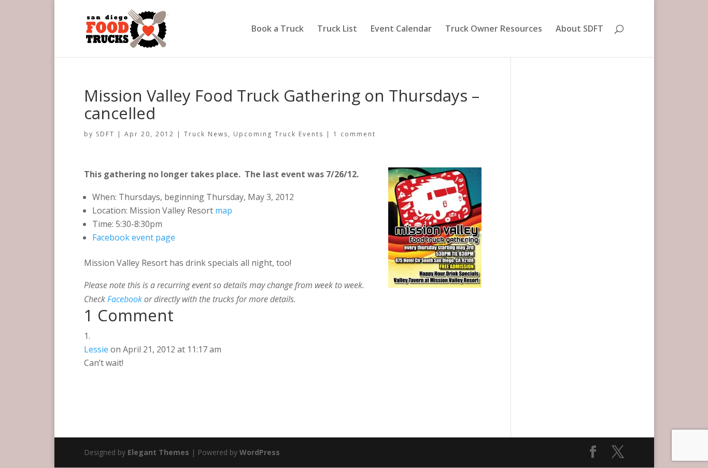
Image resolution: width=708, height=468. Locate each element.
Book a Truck (277, 29)
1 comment (354, 134)
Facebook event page (133, 237)
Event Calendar (401, 29)
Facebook (125, 299)
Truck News (206, 134)
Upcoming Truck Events (278, 134)
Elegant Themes (158, 452)
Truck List (337, 29)
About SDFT (579, 29)
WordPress (259, 452)
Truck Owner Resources (493, 29)
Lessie (96, 349)
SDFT (105, 134)
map (223, 210)
